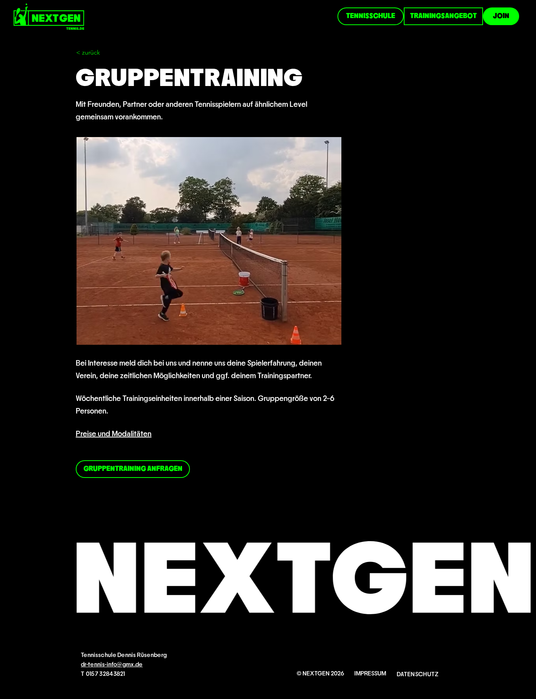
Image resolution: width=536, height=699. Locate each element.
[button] (102, 52)
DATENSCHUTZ (418, 674)
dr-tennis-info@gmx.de (112, 664)
